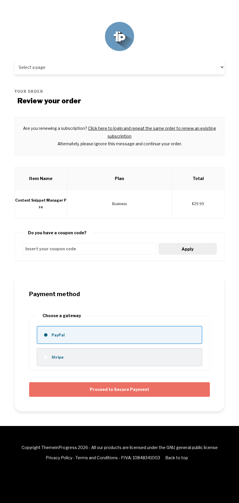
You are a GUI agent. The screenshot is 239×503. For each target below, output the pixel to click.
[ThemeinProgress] (119, 36)
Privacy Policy (59, 457)
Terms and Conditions (96, 457)
